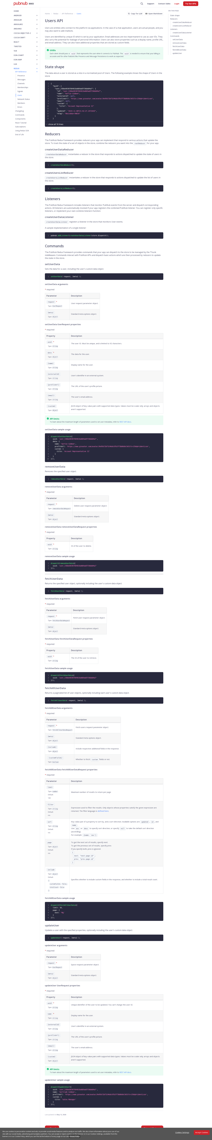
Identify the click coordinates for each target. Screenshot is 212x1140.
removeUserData (179, 43)
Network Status (23, 99)
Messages (21, 79)
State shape (175, 15)
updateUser (177, 53)
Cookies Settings (182, 1132)
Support (150, 3)
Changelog (19, 111)
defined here (103, 811)
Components (20, 119)
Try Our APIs (190, 3)
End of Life (19, 134)
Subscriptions (20, 126)
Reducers (174, 19)
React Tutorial (20, 123)
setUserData (178, 39)
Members (21, 103)
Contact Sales (164, 3)
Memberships (22, 87)
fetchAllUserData (179, 50)
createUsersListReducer (182, 26)
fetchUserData (178, 46)
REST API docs (125, 422)
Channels (21, 83)
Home (16, 11)
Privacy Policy (75, 1136)
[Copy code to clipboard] (161, 82)
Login (176, 3)
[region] (106, 1134)
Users (19, 95)
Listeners (173, 29)
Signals (20, 91)
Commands (19, 115)
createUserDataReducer (182, 22)
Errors (19, 107)
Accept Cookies (201, 1132)
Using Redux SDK (22, 130)
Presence (21, 75)
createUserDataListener (182, 32)
